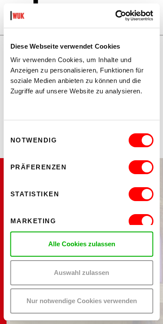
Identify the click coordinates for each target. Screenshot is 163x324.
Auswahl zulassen (81, 272)
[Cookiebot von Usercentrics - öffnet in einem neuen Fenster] (116, 15)
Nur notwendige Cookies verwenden (82, 300)
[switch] (140, 167)
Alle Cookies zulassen (81, 244)
